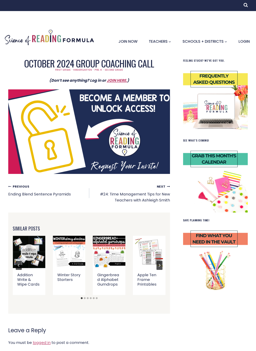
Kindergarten (82, 69)
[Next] (159, 265)
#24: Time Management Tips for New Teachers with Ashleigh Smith (135, 193)
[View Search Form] (247, 7)
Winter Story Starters (68, 277)
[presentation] (29, 252)
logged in (42, 342)
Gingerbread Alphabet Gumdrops (108, 279)
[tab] (82, 298)
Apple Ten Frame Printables (146, 279)
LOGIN (244, 41)
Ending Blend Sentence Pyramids (39, 190)
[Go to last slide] (19, 265)
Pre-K (98, 69)
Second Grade (114, 69)
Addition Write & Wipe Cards (28, 279)
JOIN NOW (128, 41)
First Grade (63, 69)
